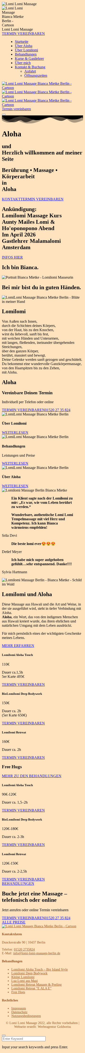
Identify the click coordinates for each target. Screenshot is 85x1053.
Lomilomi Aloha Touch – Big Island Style (39, 969)
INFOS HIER (12, 257)
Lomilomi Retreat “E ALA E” (31, 988)
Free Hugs (18, 992)
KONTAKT (11, 199)
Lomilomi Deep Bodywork (29, 973)
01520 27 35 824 (57, 410)
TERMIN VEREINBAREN (23, 34)
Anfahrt (30, 71)
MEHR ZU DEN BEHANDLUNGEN (31, 776)
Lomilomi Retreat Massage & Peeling (36, 984)
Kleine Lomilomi (22, 977)
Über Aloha (23, 46)
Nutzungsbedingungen (26, 1016)
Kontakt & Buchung (30, 67)
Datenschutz (19, 1012)
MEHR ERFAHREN (18, 646)
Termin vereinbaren (16, 109)
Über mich (23, 63)
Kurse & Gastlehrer (29, 59)
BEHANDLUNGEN (18, 884)
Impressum (18, 1008)
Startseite (21, 42)
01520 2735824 (24, 949)
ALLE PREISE (14, 922)
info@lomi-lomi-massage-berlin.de (36, 953)
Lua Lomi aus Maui (24, 981)
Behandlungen (26, 54)
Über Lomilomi (26, 50)
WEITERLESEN (15, 433)
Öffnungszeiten (35, 75)
